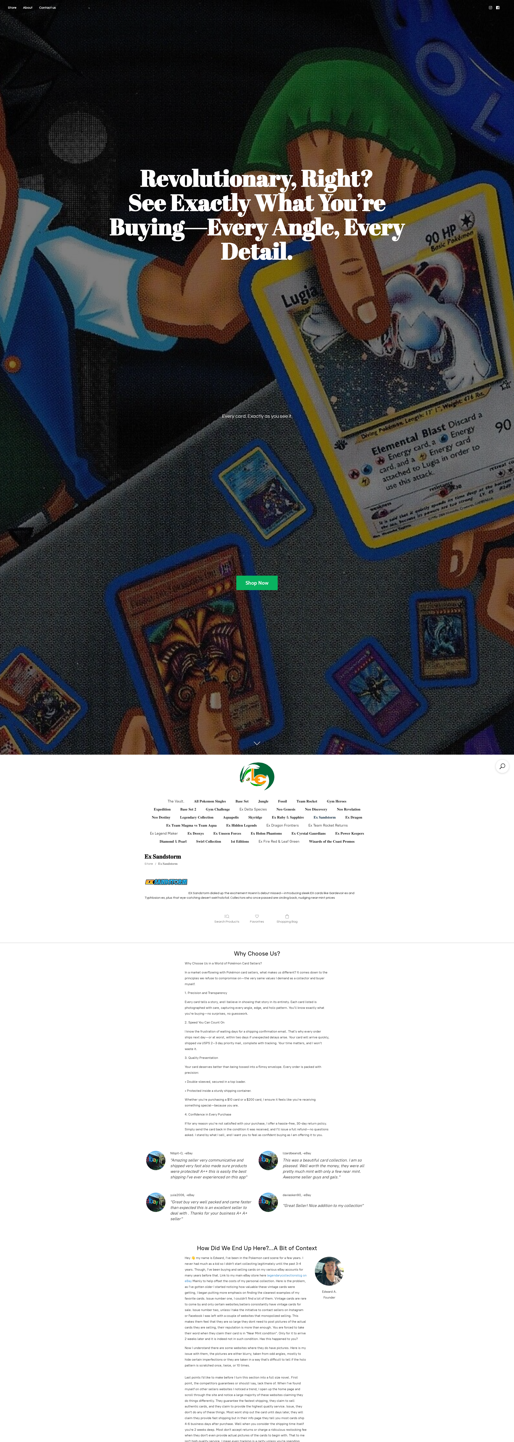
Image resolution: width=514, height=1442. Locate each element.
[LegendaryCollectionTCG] (257, 776)
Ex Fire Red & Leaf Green (279, 841)
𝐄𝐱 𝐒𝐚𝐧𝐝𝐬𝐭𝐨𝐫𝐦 (325, 817)
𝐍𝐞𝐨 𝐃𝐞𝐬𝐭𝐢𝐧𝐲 (161, 817)
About (28, 7)
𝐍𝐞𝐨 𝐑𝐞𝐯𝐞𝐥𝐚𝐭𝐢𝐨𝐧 (348, 809)
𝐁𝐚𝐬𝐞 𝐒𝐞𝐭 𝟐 (188, 809)
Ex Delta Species (253, 809)
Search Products (226, 921)
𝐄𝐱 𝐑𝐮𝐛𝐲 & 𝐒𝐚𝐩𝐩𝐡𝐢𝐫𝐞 (288, 817)
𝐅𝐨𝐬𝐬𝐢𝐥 (282, 801)
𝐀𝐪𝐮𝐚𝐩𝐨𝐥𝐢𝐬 (231, 817)
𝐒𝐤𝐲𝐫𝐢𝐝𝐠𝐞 (255, 817)
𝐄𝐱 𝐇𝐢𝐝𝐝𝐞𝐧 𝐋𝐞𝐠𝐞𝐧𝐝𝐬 (241, 825)
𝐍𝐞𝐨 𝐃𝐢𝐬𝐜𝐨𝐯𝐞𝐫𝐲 (316, 809)
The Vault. (176, 801)
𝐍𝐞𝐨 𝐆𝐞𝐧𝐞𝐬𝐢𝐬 (285, 809)
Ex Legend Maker (164, 833)
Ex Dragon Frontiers (282, 825)
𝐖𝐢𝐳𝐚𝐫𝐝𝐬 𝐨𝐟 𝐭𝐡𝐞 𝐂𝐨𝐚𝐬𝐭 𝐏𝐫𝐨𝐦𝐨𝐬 (332, 841)
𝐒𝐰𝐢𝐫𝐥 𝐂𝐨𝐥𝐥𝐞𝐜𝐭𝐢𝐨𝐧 (208, 841)
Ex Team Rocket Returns (328, 825)
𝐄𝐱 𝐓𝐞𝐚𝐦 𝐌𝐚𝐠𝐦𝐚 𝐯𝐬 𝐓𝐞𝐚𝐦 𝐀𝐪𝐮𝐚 (191, 825)
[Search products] (502, 766)
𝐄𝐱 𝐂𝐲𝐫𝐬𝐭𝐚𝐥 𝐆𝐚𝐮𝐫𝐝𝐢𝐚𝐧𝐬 (309, 833)
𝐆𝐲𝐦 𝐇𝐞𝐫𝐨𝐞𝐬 (336, 801)
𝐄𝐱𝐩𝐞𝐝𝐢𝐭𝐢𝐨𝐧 (162, 809)
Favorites (257, 921)
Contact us (47, 7)
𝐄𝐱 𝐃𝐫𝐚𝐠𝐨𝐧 (353, 817)
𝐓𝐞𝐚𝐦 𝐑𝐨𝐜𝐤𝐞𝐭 (307, 801)
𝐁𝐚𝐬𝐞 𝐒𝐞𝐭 (242, 801)
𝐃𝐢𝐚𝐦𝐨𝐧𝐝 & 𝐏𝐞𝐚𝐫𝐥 (173, 841)
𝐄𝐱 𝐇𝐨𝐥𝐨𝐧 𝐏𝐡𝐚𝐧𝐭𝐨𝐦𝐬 (266, 833)
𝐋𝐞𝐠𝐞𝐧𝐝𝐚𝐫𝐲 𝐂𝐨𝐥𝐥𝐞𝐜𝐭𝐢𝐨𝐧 (196, 817)
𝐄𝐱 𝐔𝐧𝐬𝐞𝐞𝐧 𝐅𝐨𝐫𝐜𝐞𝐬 (227, 833)
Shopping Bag (287, 921)
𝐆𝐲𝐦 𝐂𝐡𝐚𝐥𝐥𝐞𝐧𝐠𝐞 (218, 809)
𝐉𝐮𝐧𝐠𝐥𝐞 (263, 801)
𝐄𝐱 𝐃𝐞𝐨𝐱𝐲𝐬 (196, 833)
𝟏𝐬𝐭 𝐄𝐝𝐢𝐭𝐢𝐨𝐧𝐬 (240, 841)
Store (12, 7)
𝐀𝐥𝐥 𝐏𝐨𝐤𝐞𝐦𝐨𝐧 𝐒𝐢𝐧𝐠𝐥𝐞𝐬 (210, 801)
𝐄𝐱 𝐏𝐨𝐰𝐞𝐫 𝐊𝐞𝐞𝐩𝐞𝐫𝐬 (349, 833)
